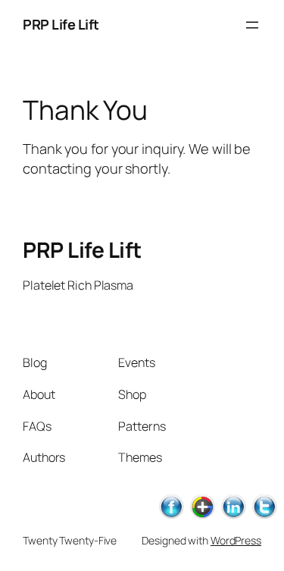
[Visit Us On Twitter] (263, 516)
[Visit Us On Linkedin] (232, 516)
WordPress (236, 540)
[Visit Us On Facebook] (170, 516)
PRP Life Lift (61, 24)
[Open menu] (252, 25)
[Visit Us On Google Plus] (201, 516)
